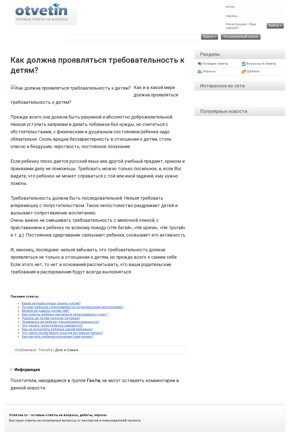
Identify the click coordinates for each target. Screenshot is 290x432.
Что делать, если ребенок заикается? (52, 325)
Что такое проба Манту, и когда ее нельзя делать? (62, 333)
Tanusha (45, 350)
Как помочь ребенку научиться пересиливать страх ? (65, 314)
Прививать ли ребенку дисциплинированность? (60, 322)
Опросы (209, 71)
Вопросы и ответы (261, 64)
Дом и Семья (66, 350)
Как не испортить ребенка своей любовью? (57, 329)
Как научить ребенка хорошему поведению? (57, 336)
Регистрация (236, 24)
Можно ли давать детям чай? (45, 311)
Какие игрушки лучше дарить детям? (51, 303)
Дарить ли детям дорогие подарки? (51, 318)
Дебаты (253, 71)
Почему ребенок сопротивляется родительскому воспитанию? (72, 307)
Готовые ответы (215, 64)
